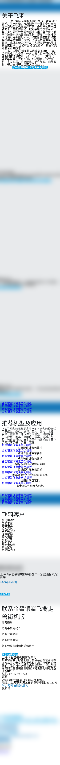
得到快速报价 (10, 654)
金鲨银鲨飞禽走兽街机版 (17, 403)
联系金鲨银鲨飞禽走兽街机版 (30, 67)
